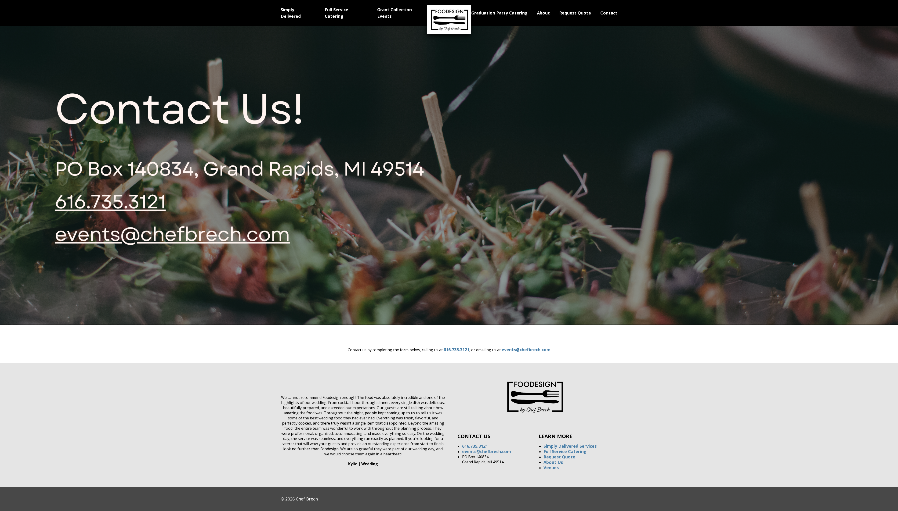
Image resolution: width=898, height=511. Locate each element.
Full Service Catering (565, 451)
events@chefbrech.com (526, 349)
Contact (608, 13)
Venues (551, 467)
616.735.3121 (456, 349)
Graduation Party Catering (499, 13)
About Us (553, 462)
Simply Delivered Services (570, 446)
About (543, 13)
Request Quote (575, 13)
